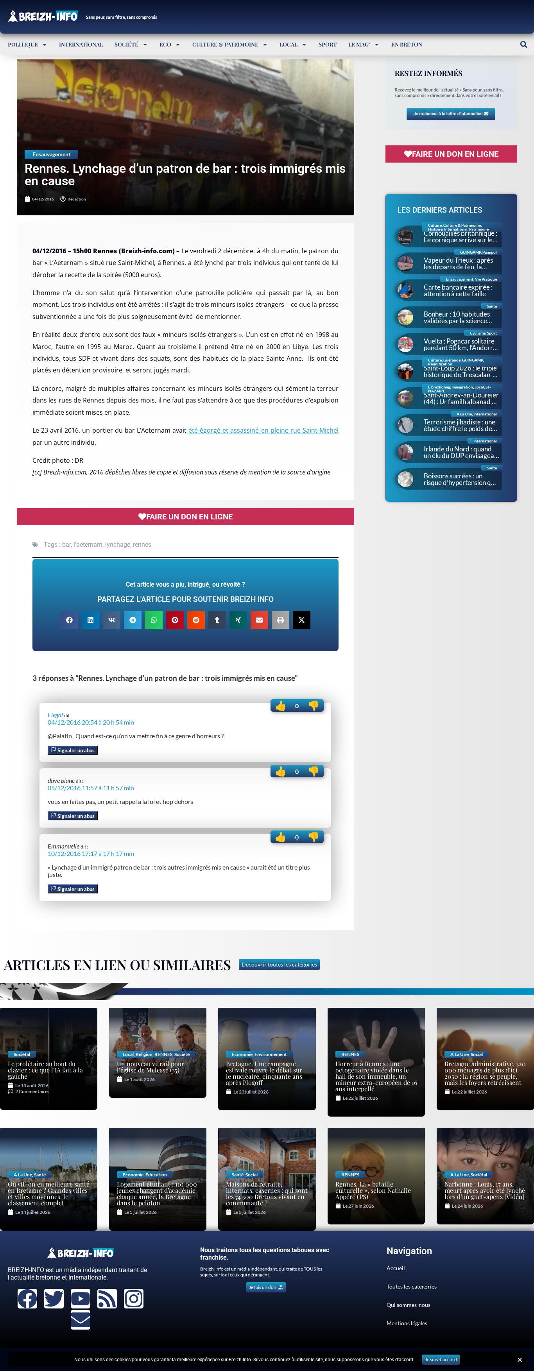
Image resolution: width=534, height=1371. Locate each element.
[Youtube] (80, 1298)
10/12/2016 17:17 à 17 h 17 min (91, 853)
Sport (328, 44)
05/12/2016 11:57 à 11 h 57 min (91, 787)
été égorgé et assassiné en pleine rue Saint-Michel (263, 430)
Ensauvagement (51, 154)
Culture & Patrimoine (225, 44)
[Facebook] (27, 1298)
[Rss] (107, 1298)
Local (288, 44)
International (81, 44)
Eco (165, 44)
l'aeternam (87, 544)
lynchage (117, 544)
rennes (142, 544)
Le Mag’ (359, 44)
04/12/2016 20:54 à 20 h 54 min (91, 722)
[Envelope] (80, 1320)
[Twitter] (54, 1298)
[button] (523, 44)
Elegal (55, 714)
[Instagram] (133, 1298)
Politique (23, 44)
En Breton (406, 44)
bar (66, 544)
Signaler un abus (75, 750)
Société (126, 44)
